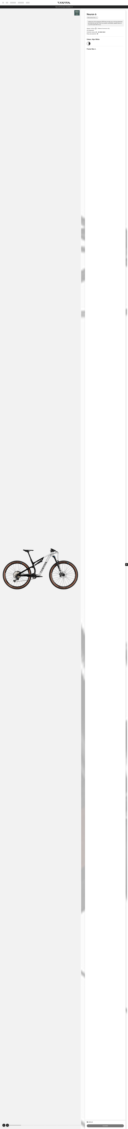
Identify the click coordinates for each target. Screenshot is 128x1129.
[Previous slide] (3, 1125)
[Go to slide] (27, 1125)
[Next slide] (7, 1125)
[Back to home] (64, 2)
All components (90, 30)
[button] (77, 13)
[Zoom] (40, 570)
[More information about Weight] (95, 28)
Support (28, 2)
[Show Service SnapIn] (126, 564)
